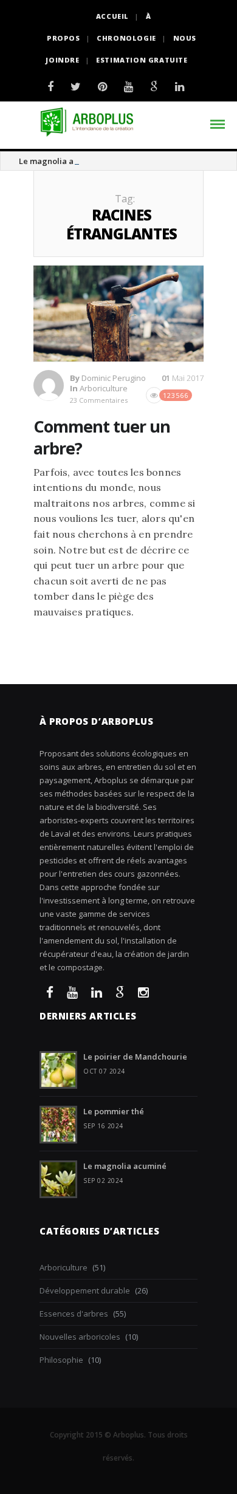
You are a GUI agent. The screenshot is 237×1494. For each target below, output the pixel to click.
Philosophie (61, 1359)
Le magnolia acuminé (60, 161)
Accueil (112, 16)
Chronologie (126, 38)
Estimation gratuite (141, 59)
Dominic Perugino (113, 377)
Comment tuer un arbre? (101, 437)
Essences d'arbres (74, 1313)
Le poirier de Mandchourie (135, 1056)
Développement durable (85, 1290)
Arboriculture (104, 388)
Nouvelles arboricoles (80, 1336)
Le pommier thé (113, 1111)
